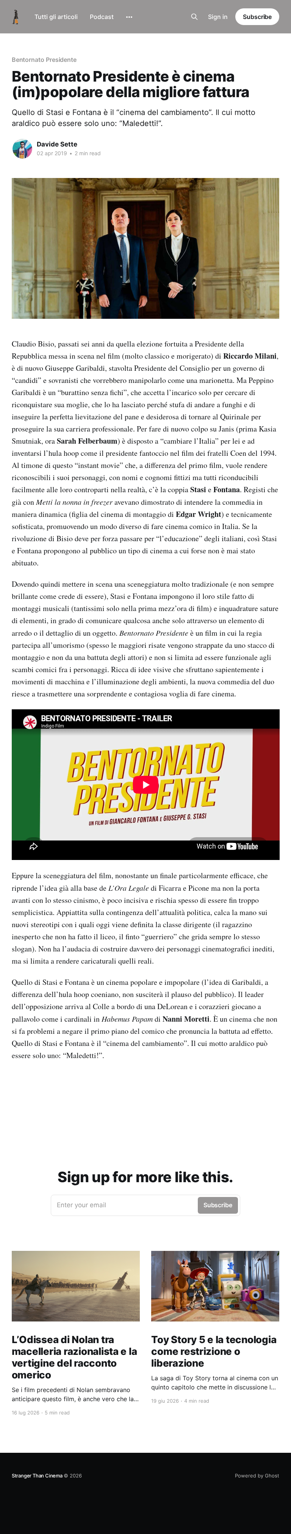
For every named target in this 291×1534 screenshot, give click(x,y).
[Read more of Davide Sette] (22, 148)
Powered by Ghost (257, 1476)
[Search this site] (194, 17)
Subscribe (257, 16)
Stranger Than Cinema (38, 1476)
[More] (129, 17)
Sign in (218, 16)
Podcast (102, 16)
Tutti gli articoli (56, 16)
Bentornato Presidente (44, 59)
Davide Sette (57, 144)
